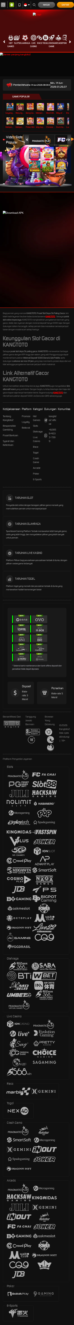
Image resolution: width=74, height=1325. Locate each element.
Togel (45, 43)
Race (39, 43)
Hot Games (10, 45)
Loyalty (26, 422)
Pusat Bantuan (10, 435)
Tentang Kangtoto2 (8, 418)
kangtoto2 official (52, 420)
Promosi (26, 416)
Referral (26, 427)
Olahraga (25, 43)
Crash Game (51, 45)
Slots (17, 43)
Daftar (65, 4)
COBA (35, 149)
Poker (65, 43)
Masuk (46, 4)
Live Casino (33, 45)
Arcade (58, 43)
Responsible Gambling (9, 427)
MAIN (10, 106)
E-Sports (37, 479)
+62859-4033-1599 (52, 435)
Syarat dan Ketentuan (8, 443)
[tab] (42, 139)
